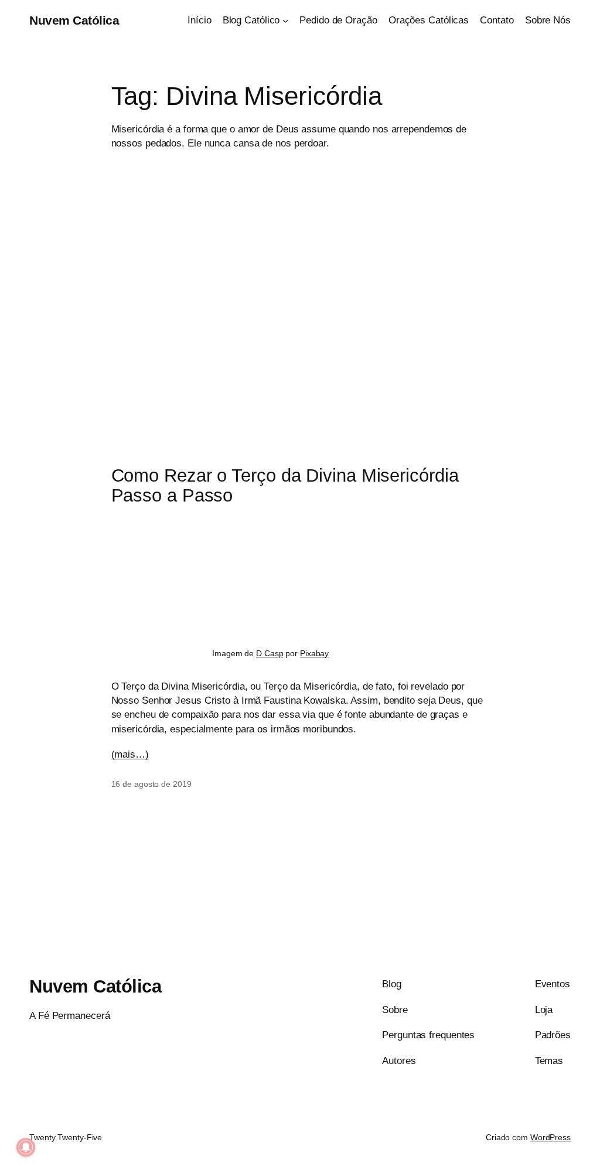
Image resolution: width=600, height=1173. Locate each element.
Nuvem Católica (74, 20)
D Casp (269, 653)
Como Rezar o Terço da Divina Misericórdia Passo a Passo (285, 486)
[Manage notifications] (25, 1147)
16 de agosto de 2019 (151, 784)
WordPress (550, 1137)
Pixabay (314, 653)
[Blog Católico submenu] (285, 20)
